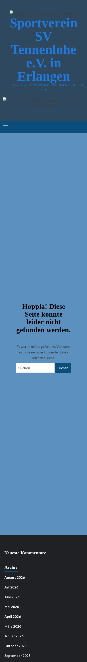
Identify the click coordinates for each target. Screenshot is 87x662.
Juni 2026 (11, 597)
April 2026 (12, 616)
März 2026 (12, 626)
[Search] (79, 126)
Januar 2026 (13, 636)
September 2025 (17, 656)
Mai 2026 (11, 607)
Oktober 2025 (15, 646)
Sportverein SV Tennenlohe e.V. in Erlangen (43, 50)
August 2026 (14, 577)
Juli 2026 (11, 587)
